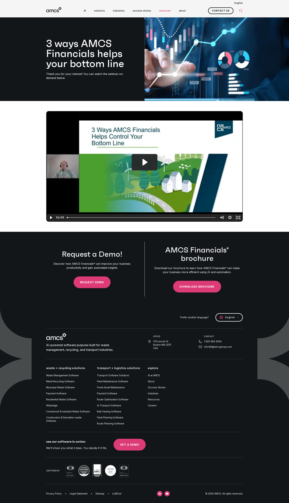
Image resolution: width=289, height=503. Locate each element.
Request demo (92, 282)
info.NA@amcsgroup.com (218, 346)
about (182, 10)
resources (165, 10)
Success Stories (157, 387)
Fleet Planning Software (110, 417)
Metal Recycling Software (60, 381)
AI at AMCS (154, 375)
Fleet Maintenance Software (112, 381)
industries (119, 10)
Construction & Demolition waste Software (64, 419)
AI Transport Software (109, 405)
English (238, 3)
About (151, 381)
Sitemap (99, 493)
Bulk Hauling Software (109, 411)
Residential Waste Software (61, 399)
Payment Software (56, 393)
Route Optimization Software (112, 399)
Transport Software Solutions (113, 375)
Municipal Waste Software (60, 387)
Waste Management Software (62, 375)
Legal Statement (78, 493)
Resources (154, 399)
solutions (99, 10)
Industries (153, 393)
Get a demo (129, 444)
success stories (142, 10)
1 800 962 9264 (213, 341)
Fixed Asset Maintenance (111, 387)
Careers (152, 405)
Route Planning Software (110, 423)
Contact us (221, 10)
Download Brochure (197, 286)
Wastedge (52, 405)
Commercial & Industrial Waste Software (68, 411)
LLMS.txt (116, 493)
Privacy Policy (54, 493)
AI (85, 10)
